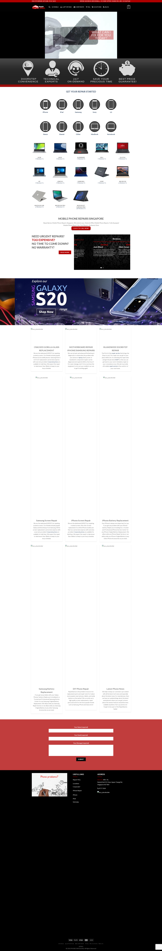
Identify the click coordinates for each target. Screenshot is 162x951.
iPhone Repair (77, 790)
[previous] (77, 252)
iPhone (45, 112)
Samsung (78, 112)
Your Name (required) (81, 727)
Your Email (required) (81, 735)
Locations (76, 783)
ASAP (117, 360)
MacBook (94, 134)
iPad (61, 112)
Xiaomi (61, 134)
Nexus (45, 134)
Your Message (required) (81, 743)
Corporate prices (53, 362)
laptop (81, 357)
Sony (94, 112)
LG (111, 112)
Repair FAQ (76, 780)
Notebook (111, 134)
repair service (116, 353)
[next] (126, 252)
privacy (81, 946)
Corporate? (76, 787)
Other (78, 134)
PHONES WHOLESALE (77, 948)
